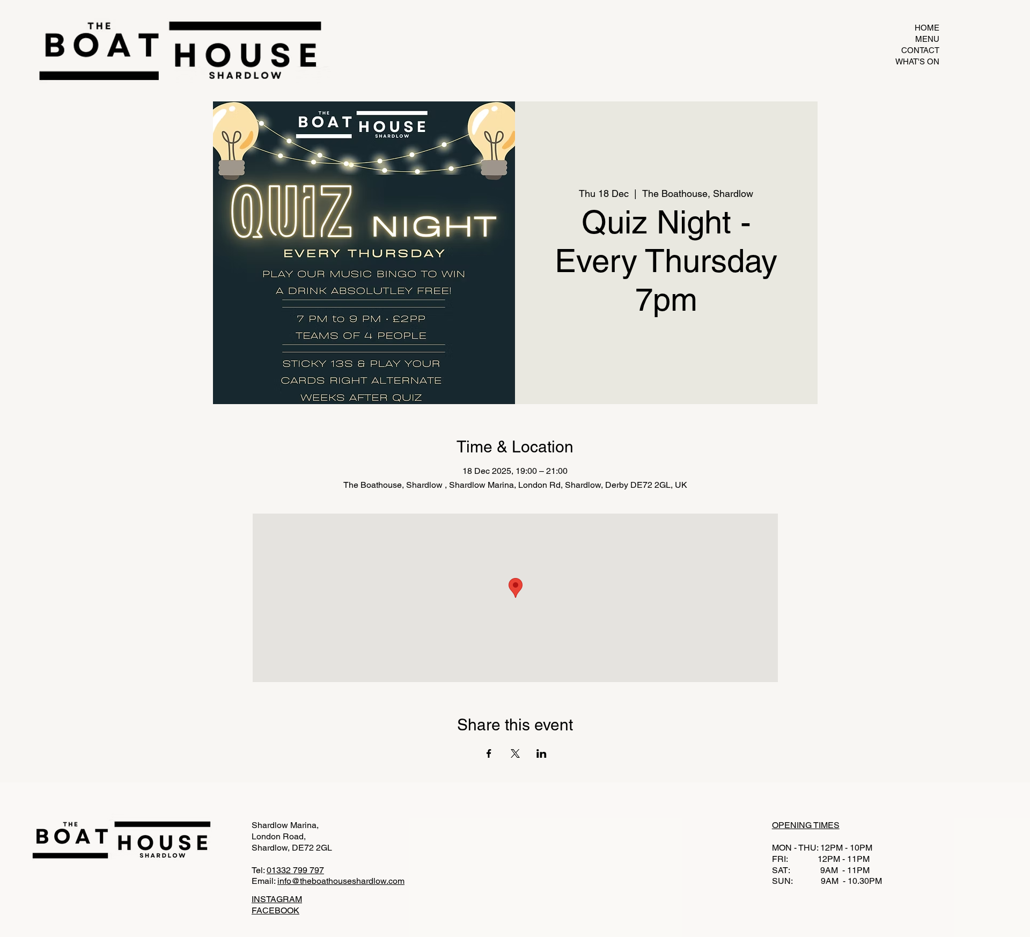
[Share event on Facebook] (489, 753)
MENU (927, 38)
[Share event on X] (515, 753)
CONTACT (920, 50)
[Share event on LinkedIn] (541, 753)
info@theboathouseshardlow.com (340, 881)
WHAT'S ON (917, 61)
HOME (927, 27)
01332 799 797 (295, 870)
